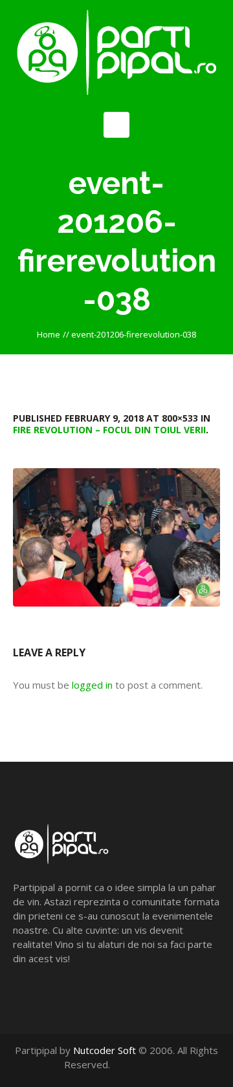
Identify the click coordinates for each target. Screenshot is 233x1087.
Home (48, 334)
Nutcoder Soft (104, 1050)
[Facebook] (135, 1064)
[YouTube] (148, 1064)
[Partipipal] (116, 52)
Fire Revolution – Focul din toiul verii (109, 430)
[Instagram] (162, 1064)
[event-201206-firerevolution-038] (116, 537)
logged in (92, 684)
